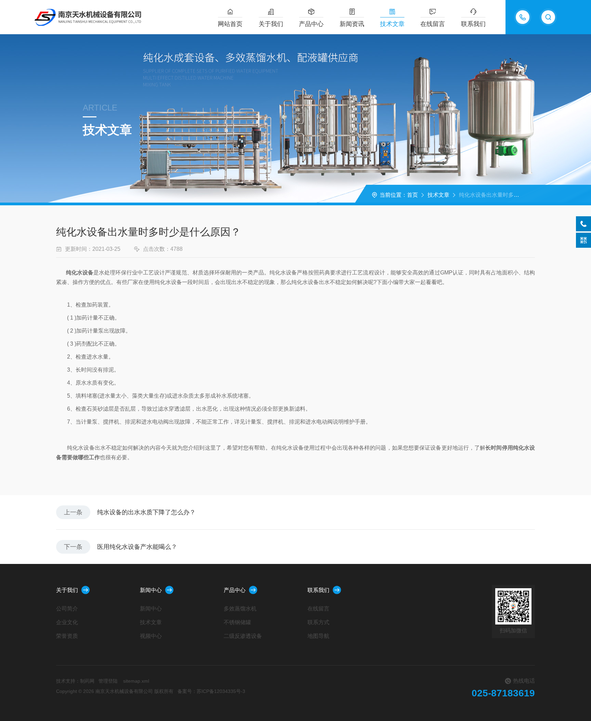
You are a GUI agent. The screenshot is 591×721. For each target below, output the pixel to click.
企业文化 (67, 622)
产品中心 (311, 24)
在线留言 (432, 24)
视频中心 (151, 636)
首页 (412, 195)
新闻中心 (151, 590)
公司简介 (67, 608)
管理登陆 (108, 681)
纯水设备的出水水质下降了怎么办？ (146, 512)
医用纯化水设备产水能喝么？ (137, 546)
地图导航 (318, 636)
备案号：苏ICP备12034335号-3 (211, 691)
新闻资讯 (352, 24)
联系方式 (318, 622)
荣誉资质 (67, 636)
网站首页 (230, 24)
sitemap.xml (136, 681)
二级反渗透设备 (243, 636)
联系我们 (473, 24)
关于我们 (271, 24)
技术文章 (392, 24)
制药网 (87, 681)
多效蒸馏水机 (240, 608)
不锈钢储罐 (237, 622)
